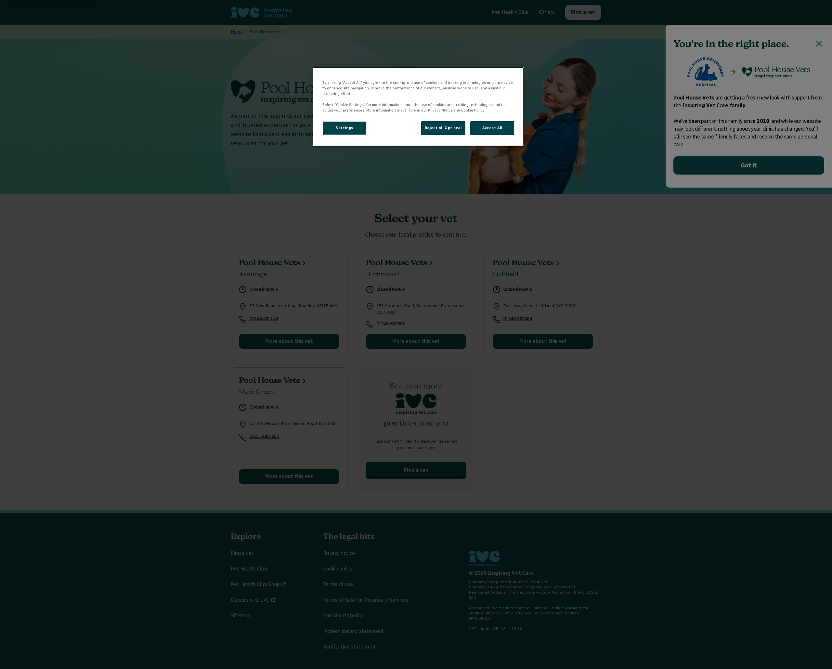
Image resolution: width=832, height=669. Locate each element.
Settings (344, 127)
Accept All (492, 127)
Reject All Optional (443, 127)
